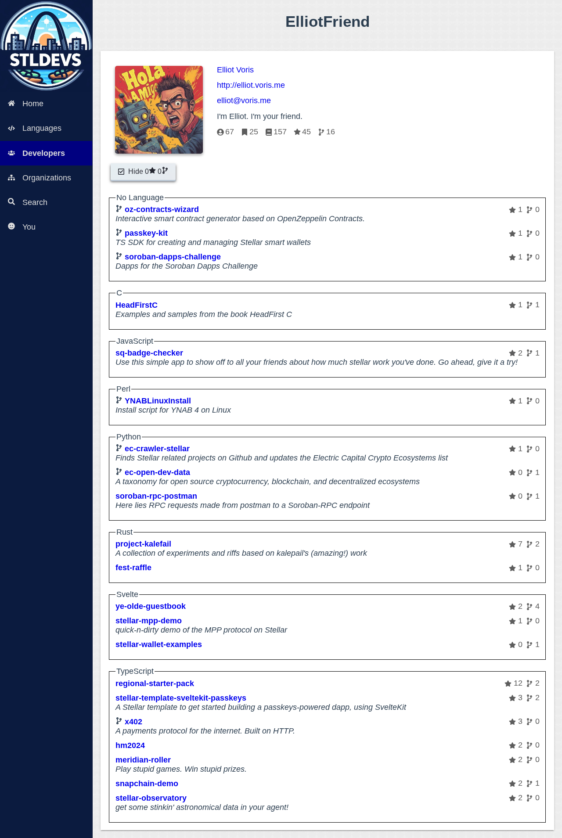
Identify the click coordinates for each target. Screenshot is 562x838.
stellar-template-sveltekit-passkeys (180, 698)
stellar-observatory (151, 798)
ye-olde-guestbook (150, 606)
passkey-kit (146, 233)
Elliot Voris (235, 69)
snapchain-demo (146, 783)
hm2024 (130, 745)
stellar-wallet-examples (158, 644)
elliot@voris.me (244, 100)
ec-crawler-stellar (157, 448)
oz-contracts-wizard (162, 209)
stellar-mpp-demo (148, 620)
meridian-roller (143, 759)
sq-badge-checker (149, 353)
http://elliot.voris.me (251, 85)
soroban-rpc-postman (156, 496)
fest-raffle (133, 567)
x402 (133, 721)
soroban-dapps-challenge (173, 256)
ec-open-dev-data (157, 472)
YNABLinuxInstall (158, 400)
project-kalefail (143, 543)
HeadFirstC (136, 305)
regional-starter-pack (154, 683)
